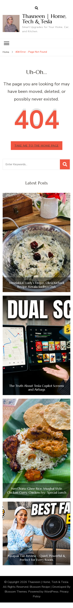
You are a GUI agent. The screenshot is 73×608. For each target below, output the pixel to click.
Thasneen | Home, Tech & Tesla (44, 19)
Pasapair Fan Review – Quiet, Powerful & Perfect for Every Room (36, 558)
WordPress (51, 592)
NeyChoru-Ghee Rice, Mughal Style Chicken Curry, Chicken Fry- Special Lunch (36, 490)
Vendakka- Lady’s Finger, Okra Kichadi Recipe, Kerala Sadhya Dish (36, 285)
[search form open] (36, 8)
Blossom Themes (16, 592)
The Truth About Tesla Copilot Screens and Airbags (36, 388)
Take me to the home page (37, 145)
